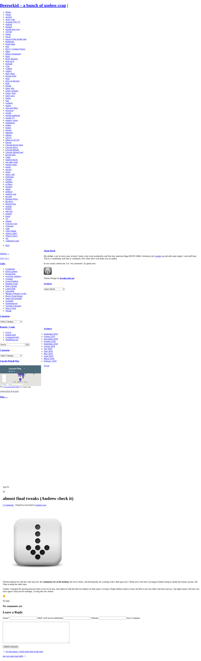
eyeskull (9, 279)
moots (8, 167)
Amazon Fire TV (12, 22)
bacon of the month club (15, 39)
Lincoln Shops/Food (14, 152)
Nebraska (9, 177)
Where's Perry (11, 236)
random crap (10, 194)
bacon (8, 37)
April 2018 (48, 356)
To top (46, 366)
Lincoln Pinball (12, 150)
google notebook (12, 115)
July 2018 (48, 349)
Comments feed (12, 337)
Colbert (8, 68)
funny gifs (9, 88)
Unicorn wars (11, 223)
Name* (6, 618)
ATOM (8, 32)
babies (8, 34)
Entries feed (10, 335)
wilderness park (12, 241)
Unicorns (9, 226)
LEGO (8, 137)
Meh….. (4, 397)
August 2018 (49, 346)
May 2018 (48, 353)
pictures (8, 187)
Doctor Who (10, 76)
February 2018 (50, 361)
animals (8, 27)
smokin (8, 214)
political (8, 191)
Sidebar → (4, 253)
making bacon (11, 159)
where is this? (11, 233)
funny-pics (10, 96)
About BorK (49, 251)
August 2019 (49, 336)
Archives (48, 284)
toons (7, 216)
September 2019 (51, 334)
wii (6, 238)
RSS (7, 245)
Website (94, 618)
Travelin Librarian (13, 306)
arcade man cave (12, 29)
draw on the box (12, 81)
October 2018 (50, 341)
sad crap (9, 211)
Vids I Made (10, 231)
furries (8, 98)
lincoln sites (10, 155)
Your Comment (133, 618)
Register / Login (7, 327)
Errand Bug (10, 274)
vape (7, 228)
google (8, 113)
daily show (10, 73)
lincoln (8, 142)
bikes (7, 51)
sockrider (9, 301)
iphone (8, 135)
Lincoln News (11, 147)
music (8, 172)
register (158, 256)
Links (7, 157)
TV (6, 219)
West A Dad (10, 308)
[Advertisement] (8, 442)
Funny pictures (11, 91)
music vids (10, 174)
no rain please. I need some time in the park (24, 651)
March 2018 (49, 358)
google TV (10, 118)
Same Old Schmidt (13, 298)
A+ (3, 258)
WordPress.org (11, 340)
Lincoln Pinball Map (9, 361)
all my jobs (10, 19)
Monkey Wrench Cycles (15, 293)
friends (8, 86)
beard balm (10, 44)
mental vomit (11, 164)
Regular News (11, 199)
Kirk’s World (11, 286)
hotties (8, 125)
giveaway (9, 110)
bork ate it (9, 61)
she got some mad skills (13, 656)
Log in (8, 332)
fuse (7, 100)
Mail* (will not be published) (50, 618)
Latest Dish (10, 288)
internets (9, 132)
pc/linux (8, 184)
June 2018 (48, 351)
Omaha (8, 179)
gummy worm (11, 120)
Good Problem (11, 281)
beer (7, 46)
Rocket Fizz (10, 204)
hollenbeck (10, 123)
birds (7, 56)
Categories (5, 316)
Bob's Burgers (11, 59)
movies (8, 169)
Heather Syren (11, 284)
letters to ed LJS (12, 140)
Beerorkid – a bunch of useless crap (33, 5)
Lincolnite (9, 291)
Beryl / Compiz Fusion (15, 49)
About (8, 14)
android (8, 24)
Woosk (8, 311)
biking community (13, 54)
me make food (11, 162)
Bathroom (9, 41)
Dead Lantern (11, 271)
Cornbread (10, 269)
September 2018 (51, 344)
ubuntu (8, 221)
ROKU (8, 209)
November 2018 (51, 339)
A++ (7, 258)
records (8, 196)
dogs (7, 78)
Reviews (9, 201)
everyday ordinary (13, 276)
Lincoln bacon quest (14, 145)
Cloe (7, 66)
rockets (8, 206)
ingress (8, 130)
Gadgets (9, 103)
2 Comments (8, 505)
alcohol (8, 17)
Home (8, 12)
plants (8, 189)
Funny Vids (10, 93)
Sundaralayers (11, 303)
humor (8, 128)
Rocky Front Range (14, 296)
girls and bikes (11, 108)
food (7, 83)
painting (8, 182)
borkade (8, 64)
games (8, 105)
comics (8, 71)
